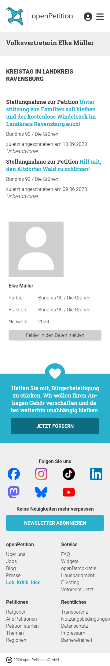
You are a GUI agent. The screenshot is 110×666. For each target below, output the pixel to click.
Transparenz (74, 612)
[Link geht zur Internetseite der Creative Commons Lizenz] (9, 659)
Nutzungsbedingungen (85, 619)
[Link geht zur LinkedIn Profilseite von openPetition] (96, 473)
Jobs (11, 561)
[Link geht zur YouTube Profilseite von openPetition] (69, 492)
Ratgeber (15, 612)
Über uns (15, 554)
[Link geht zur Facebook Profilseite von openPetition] (14, 473)
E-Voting (70, 582)
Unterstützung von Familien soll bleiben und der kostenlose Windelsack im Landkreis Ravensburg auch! (51, 112)
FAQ (65, 554)
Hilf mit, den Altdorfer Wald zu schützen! (53, 165)
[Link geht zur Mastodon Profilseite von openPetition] (14, 492)
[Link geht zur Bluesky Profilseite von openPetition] (41, 492)
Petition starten (22, 626)
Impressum (73, 633)
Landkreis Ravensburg (39, 75)
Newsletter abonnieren (55, 523)
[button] (87, 17)
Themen (15, 633)
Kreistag (20, 71)
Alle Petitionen (21, 619)
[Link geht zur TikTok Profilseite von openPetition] (69, 473)
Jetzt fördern (55, 426)
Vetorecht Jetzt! (78, 589)
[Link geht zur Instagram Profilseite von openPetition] (41, 473)
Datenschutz (74, 626)
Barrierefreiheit (76, 640)
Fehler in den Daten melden (55, 335)
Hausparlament (77, 575)
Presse (13, 575)
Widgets (70, 561)
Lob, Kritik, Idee (23, 582)
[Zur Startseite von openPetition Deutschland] (40, 16)
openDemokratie (78, 568)
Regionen (16, 640)
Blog (11, 568)
